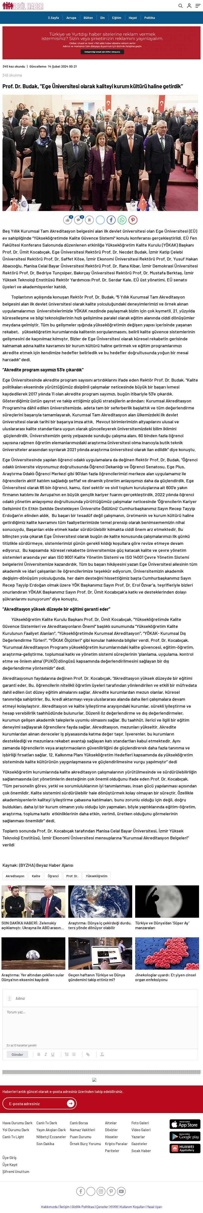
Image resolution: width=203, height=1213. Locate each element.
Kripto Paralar (116, 1143)
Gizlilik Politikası (83, 1207)
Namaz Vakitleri (82, 1129)
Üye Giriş (9, 1157)
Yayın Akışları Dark (51, 1129)
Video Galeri (141, 1129)
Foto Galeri (140, 1123)
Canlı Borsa (79, 1123)
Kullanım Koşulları (132, 1207)
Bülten (88, 18)
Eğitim (116, 18)
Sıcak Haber (141, 1150)
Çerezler (102, 1207)
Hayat (133, 18)
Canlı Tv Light (13, 1136)
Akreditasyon (15, 876)
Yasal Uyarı (154, 1207)
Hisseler (111, 1136)
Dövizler (111, 1129)
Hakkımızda (49, 1207)
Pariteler (112, 1150)
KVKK (114, 1207)
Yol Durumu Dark (15, 1129)
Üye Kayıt (10, 1164)
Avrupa (71, 18)
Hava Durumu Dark (17, 1123)
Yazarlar (138, 1136)
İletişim (65, 1207)
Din (102, 18)
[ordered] (66, 1054)
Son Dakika (45, 1143)
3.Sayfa (53, 18)
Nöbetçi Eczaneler (51, 1136)
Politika (149, 18)
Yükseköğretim (96, 876)
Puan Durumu (80, 1136)
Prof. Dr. (72, 876)
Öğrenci (53, 876)
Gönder (17, 1054)
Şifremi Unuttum (15, 1171)
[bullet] (73, 1054)
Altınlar (111, 1123)
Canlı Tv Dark (46, 1123)
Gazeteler (139, 1143)
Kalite (36, 876)
